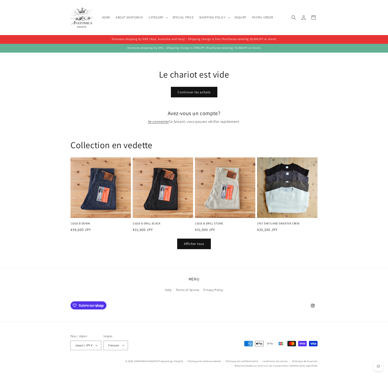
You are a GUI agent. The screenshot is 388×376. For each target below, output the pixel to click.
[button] (158, 17)
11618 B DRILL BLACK (146, 223)
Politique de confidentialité (242, 361)
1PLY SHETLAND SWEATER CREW (278, 223)
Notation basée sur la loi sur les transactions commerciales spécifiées (275, 365)
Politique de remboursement (204, 361)
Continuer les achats (194, 92)
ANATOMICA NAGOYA (146, 361)
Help (168, 290)
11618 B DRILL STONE (209, 223)
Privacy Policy (213, 290)
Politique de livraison (304, 361)
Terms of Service (187, 290)
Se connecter (158, 121)
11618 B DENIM (80, 223)
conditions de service (275, 361)
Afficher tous (194, 244)
